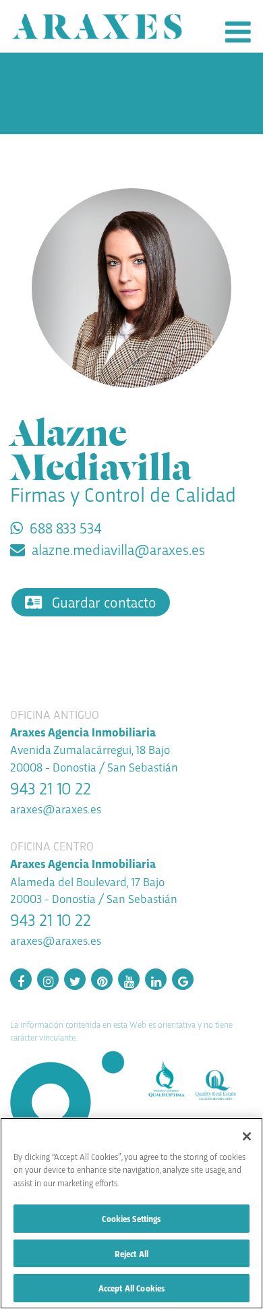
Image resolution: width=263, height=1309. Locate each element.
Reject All (131, 1253)
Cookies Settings (131, 1218)
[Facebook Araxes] (21, 979)
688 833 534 (66, 527)
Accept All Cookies (131, 1287)
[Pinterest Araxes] (102, 979)
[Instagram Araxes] (48, 979)
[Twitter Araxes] (75, 979)
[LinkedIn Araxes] (156, 979)
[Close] (247, 1136)
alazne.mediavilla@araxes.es (118, 549)
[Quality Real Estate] (220, 1080)
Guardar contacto (102, 601)
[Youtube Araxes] (129, 979)
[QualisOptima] (171, 1075)
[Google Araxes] (183, 979)
